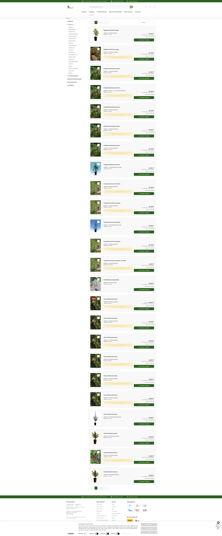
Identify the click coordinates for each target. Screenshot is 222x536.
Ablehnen (149, 532)
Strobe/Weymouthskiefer (73, 61)
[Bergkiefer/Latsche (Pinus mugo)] (122, 34)
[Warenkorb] (150, 6)
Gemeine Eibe (71, 70)
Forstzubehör (70, 85)
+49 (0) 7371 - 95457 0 (73, 505)
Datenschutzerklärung (116, 513)
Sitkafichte (70, 73)
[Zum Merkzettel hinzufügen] (98, 30)
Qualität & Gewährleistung (101, 515)
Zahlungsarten (99, 511)
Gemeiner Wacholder (72, 36)
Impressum (114, 506)
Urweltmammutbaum (72, 45)
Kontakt (113, 504)
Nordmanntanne (71, 31)
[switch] (96, 534)
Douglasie (70, 66)
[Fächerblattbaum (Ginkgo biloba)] (122, 284)
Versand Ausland (99, 506)
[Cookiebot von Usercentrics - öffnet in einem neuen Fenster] (71, 534)
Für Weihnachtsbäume (72, 76)
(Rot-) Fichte (70, 50)
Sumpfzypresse (71, 47)
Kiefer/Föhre (70, 63)
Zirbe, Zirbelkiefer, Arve (72, 54)
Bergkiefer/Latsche (72, 57)
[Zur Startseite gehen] (77, 6)
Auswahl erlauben (149, 528)
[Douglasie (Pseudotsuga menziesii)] (122, 73)
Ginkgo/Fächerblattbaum (73, 34)
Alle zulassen (149, 524)
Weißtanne (70, 27)
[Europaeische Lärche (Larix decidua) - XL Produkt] (122, 265)
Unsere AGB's (114, 511)
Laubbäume (70, 21)
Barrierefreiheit (114, 515)
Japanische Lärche (72, 40)
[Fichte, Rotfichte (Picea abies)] (122, 303)
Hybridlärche (70, 43)
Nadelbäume (70, 24)
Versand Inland (99, 504)
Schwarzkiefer (71, 59)
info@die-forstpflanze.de (71, 508)
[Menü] (220, 521)
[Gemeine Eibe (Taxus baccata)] (122, 437)
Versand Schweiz (99, 508)
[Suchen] (131, 6)
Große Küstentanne (72, 29)
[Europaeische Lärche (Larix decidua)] (122, 188)
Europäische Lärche (72, 38)
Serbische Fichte (71, 52)
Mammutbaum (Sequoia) (73, 68)
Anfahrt (113, 508)
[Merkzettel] (145, 6)
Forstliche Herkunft (99, 517)
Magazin (113, 517)
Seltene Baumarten (72, 82)
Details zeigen (124, 533)
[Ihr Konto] (154, 6)
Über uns (98, 513)
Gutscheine (114, 520)
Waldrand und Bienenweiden (74, 79)
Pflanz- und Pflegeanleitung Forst (102, 520)
